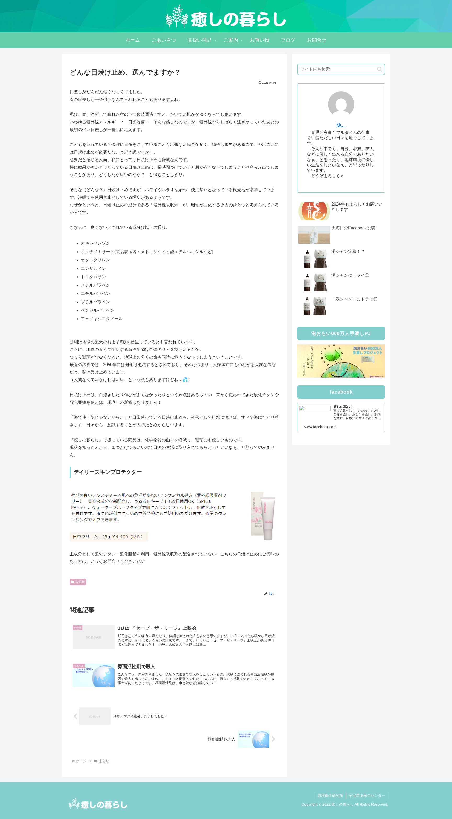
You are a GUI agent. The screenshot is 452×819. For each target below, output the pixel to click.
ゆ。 (341, 124)
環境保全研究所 (330, 795)
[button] (379, 69)
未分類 (80, 582)
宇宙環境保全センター (367, 795)
